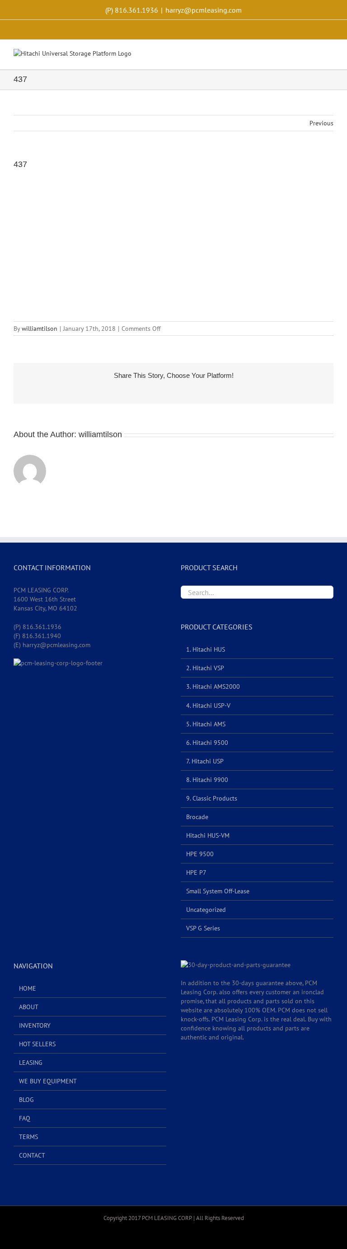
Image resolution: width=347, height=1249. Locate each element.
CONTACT (32, 1155)
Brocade (197, 817)
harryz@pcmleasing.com (203, 9)
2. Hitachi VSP (205, 668)
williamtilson (39, 328)
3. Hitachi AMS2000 (213, 686)
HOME (27, 988)
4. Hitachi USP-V (208, 705)
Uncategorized (206, 910)
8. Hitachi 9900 (207, 780)
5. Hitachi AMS (205, 724)
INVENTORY (35, 1025)
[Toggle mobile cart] (313, 55)
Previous (321, 123)
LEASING (30, 1062)
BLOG (26, 1100)
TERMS (28, 1137)
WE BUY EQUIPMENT (48, 1081)
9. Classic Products (211, 798)
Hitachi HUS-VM (208, 835)
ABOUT (28, 1007)
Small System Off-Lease (217, 891)
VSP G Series (203, 928)
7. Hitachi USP (205, 761)
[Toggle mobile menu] (329, 55)
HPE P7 (196, 872)
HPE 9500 (200, 854)
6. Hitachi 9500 (207, 743)
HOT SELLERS (37, 1044)
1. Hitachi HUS (205, 649)
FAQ (24, 1118)
